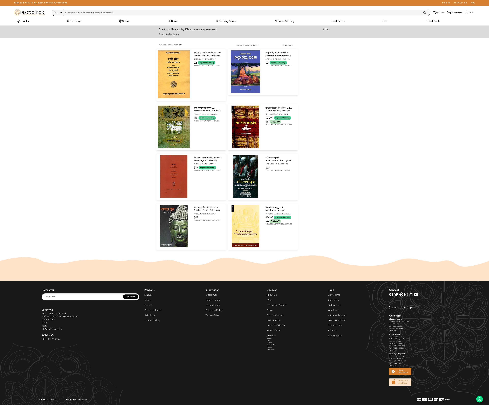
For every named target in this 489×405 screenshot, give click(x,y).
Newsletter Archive (277, 305)
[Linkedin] (410, 295)
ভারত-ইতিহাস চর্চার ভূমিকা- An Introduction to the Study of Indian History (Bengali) (207, 111)
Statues (148, 295)
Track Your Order (337, 320)
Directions (392, 331)
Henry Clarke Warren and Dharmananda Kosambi (278, 215)
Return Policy (213, 300)
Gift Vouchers (335, 325)
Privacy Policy (213, 305)
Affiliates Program (337, 315)
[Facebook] (391, 295)
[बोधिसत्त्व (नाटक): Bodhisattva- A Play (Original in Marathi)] (174, 197)
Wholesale (333, 310)
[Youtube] (415, 295)
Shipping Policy (214, 310)
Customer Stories (276, 325)
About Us (272, 295)
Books (147, 300)
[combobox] (243, 13)
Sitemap (332, 330)
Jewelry (148, 305)
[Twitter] (396, 295)
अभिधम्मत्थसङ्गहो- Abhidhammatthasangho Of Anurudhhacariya (279, 160)
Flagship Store (395, 319)
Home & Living (152, 320)
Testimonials (273, 320)
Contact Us (334, 295)
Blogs (270, 310)
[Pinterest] (401, 295)
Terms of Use (212, 315)
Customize (333, 300)
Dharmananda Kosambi (206, 59)
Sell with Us (334, 305)
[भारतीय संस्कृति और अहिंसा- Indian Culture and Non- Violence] (245, 147)
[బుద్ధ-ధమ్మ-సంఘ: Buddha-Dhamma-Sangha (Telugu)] (245, 92)
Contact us (460, 3)
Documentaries (275, 315)
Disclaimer (211, 295)
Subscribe (130, 296)
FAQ (473, 3)
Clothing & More (153, 310)
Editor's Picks (274, 330)
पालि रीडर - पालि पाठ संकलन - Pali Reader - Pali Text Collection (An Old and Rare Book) (207, 56)
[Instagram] (406, 295)
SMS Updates (335, 336)
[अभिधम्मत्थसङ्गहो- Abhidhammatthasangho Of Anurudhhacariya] (245, 197)
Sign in (446, 3)
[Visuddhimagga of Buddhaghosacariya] (245, 247)
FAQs (269, 300)
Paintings (149, 315)
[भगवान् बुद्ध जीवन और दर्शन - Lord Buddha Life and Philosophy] (174, 247)
